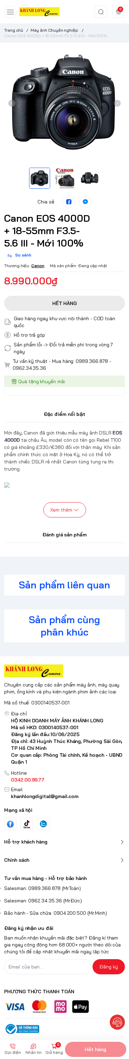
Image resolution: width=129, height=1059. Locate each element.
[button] (11, 103)
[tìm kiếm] (101, 11)
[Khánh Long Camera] (39, 11)
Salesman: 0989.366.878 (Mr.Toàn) (42, 888)
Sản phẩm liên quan (64, 585)
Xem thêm (61, 510)
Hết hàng (95, 1049)
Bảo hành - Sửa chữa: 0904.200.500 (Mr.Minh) (55, 913)
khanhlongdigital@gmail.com (44, 796)
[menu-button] (10, 12)
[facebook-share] (69, 202)
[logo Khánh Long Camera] (64, 670)
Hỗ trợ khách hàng (25, 842)
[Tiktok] (26, 824)
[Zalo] (43, 823)
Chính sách (16, 860)
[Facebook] (10, 824)
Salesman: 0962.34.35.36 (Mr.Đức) (43, 901)
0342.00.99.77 (27, 780)
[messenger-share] (85, 202)
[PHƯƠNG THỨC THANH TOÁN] (64, 1006)
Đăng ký (108, 967)
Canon (37, 265)
